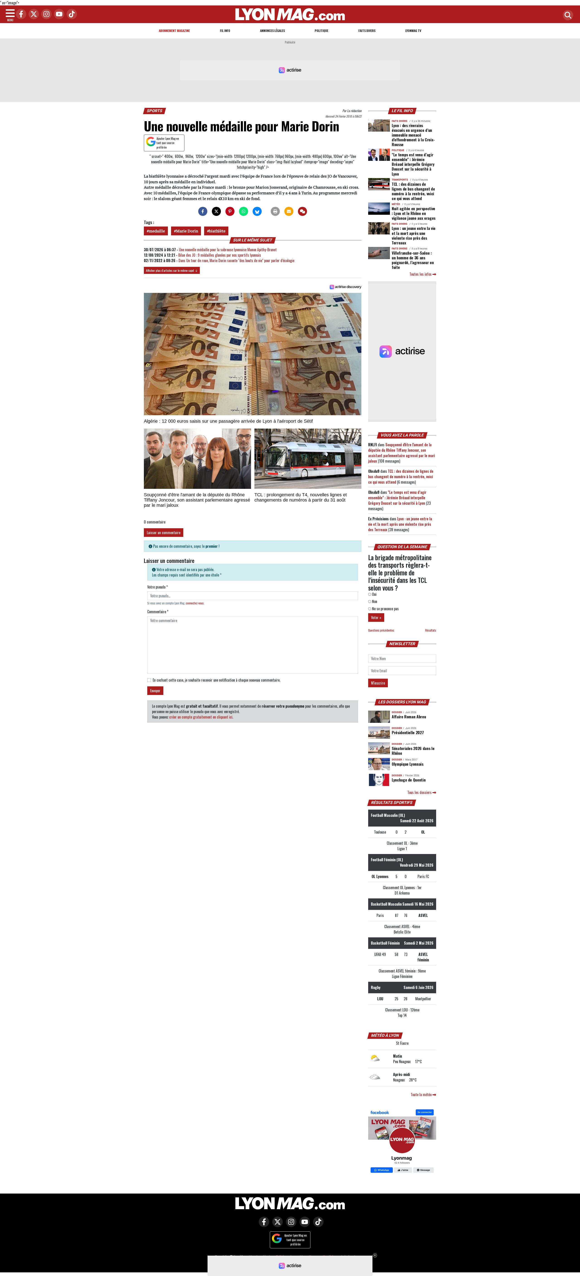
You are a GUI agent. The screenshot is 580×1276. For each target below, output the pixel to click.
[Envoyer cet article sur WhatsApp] (243, 211)
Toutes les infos (421, 274)
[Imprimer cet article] (275, 211)
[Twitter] (32, 14)
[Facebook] (20, 14)
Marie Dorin (187, 231)
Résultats (430, 630)
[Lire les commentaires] (302, 211)
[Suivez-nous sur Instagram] (290, 1225)
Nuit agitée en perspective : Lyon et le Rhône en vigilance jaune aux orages (413, 213)
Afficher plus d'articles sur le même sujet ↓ (172, 270)
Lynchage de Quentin (408, 780)
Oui (374, 594)
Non (374, 601)
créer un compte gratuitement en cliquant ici (200, 717)
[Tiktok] (70, 14)
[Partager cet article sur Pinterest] (229, 211)
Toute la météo (422, 1094)
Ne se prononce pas (385, 608)
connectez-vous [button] (195, 603)
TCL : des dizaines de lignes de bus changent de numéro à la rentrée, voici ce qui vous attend (413, 191)
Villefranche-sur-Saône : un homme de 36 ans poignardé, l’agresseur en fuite (413, 260)
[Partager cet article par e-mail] (288, 211)
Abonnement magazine (174, 30)
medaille (157, 231)
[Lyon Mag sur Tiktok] (317, 1225)
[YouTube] (58, 14)
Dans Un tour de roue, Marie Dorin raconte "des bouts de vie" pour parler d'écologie (236, 260)
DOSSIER (397, 712)
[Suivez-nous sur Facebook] (402, 1141)
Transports (400, 179)
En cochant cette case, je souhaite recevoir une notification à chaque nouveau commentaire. (216, 680)
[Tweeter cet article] (216, 211)
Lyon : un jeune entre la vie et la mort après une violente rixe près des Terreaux (413, 235)
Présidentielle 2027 (408, 732)
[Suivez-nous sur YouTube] (303, 1225)
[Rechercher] (566, 15)
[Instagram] (45, 14)
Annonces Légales (272, 30)
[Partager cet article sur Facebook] (202, 211)
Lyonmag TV (413, 30)
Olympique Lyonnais (407, 764)
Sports (154, 111)
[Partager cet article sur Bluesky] (257, 211)
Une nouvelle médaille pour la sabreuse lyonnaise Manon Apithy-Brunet (228, 249)
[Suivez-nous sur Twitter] (276, 1225)
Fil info (225, 30)
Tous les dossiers (420, 792)
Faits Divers (366, 30)
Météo (396, 204)
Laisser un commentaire (163, 532)
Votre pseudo (157, 587)
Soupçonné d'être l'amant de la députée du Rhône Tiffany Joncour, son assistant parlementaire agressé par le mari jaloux (401, 453)
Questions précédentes (381, 630)
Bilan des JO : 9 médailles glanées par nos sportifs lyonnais (219, 255)
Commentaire (157, 611)
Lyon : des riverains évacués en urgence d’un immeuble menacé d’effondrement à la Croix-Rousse (413, 134)
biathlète (217, 231)
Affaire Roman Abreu (409, 716)
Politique (321, 30)
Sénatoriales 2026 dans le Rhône (413, 750)
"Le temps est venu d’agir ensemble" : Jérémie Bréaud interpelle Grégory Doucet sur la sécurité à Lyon (413, 164)
